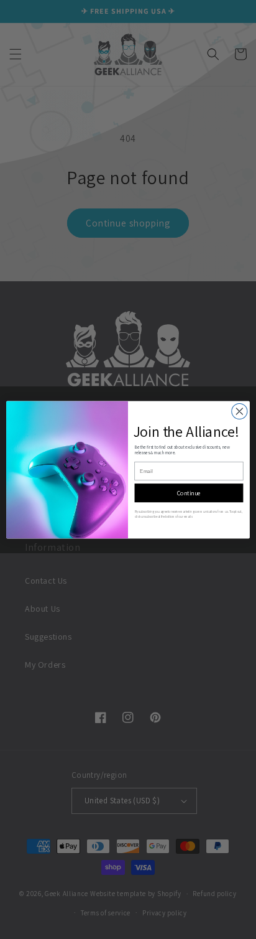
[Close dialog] (239, 411)
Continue (189, 492)
